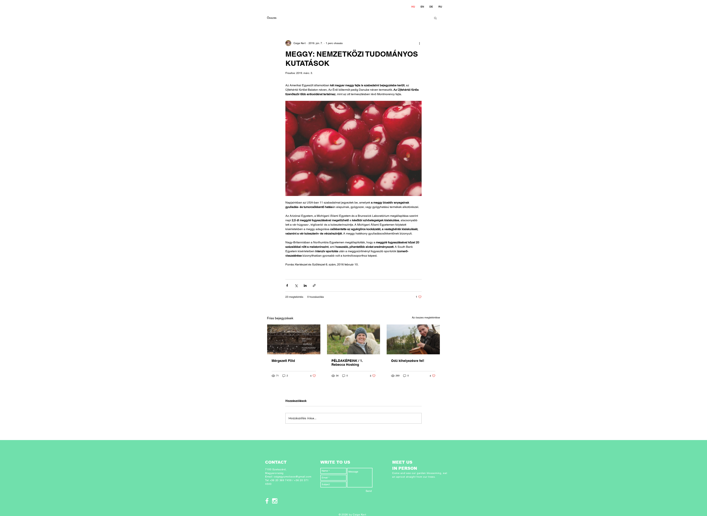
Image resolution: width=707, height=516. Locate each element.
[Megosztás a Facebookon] (287, 285)
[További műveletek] (419, 43)
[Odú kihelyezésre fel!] (413, 339)
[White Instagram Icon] (274, 501)
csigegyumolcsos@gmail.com (293, 476)
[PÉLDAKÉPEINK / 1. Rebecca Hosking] (353, 339)
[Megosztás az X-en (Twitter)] (296, 285)
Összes (272, 17)
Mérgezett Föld (283, 361)
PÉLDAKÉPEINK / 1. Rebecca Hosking (347, 362)
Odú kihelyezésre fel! (407, 361)
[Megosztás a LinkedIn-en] (305, 285)
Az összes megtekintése (426, 317)
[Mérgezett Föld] (293, 339)
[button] (435, 17)
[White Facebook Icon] (267, 501)
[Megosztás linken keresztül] (314, 285)
